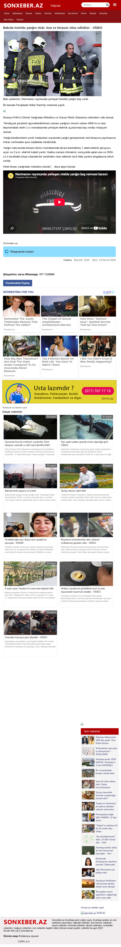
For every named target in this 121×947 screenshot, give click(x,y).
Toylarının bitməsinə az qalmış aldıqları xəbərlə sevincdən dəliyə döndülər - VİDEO (99, 806)
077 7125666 (46, 274)
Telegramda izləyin (22, 251)
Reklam (20, 20)
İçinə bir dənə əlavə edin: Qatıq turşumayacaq (105, 784)
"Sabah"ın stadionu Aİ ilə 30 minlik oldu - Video (106, 828)
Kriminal (48, 13)
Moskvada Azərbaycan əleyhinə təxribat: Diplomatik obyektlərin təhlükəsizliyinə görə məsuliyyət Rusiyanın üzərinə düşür (99, 861)
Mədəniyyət (60, 13)
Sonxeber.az (10, 243)
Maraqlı (93, 13)
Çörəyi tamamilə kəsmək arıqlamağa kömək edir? (105, 795)
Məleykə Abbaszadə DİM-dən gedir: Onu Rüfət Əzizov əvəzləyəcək (106, 740)
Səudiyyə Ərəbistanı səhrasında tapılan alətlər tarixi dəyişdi (106, 883)
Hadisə (38, 13)
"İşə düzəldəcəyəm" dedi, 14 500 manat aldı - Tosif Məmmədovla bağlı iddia (98, 839)
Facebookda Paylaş (18, 283)
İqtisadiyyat (17, 13)
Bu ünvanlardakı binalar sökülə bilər (105, 772)
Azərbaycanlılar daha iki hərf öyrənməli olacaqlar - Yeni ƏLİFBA (106, 850)
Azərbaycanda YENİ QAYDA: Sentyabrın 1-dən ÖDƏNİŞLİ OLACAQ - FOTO (106, 762)
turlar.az (101, 912)
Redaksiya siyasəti (28, 936)
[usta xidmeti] (59, 391)
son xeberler (38, 928)
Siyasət (29, 13)
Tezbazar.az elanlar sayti (14, 407)
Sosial (6, 13)
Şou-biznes (73, 13)
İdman (83, 13)
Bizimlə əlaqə (11, 936)
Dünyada (103, 13)
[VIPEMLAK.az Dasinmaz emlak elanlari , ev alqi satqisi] (88, 912)
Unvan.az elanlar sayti (92, 907)
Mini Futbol (8, 20)
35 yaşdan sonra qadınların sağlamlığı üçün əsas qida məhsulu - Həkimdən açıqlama (99, 894)
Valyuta (55, 5)
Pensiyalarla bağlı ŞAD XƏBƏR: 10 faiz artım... (106, 817)
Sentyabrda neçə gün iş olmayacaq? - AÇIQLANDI (106, 751)
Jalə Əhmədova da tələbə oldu (105, 871)
